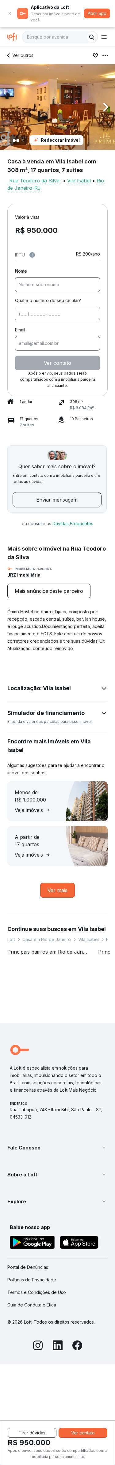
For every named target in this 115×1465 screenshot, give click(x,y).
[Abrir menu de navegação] (104, 37)
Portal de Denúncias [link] (27, 1267)
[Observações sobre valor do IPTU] (32, 255)
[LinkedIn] (58, 1346)
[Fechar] (10, 13)
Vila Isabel (79, 181)
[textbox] (60, 37)
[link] (48, 591)
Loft (11, 939)
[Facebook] (77, 1346)
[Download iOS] (79, 1243)
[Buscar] (92, 37)
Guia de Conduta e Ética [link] (31, 1304)
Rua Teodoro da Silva (34, 181)
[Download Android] (32, 1243)
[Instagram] (38, 1346)
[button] (57, 107)
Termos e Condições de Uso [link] (36, 1292)
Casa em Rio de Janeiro (46, 939)
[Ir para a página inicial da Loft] (14, 37)
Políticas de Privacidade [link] (31, 1279)
